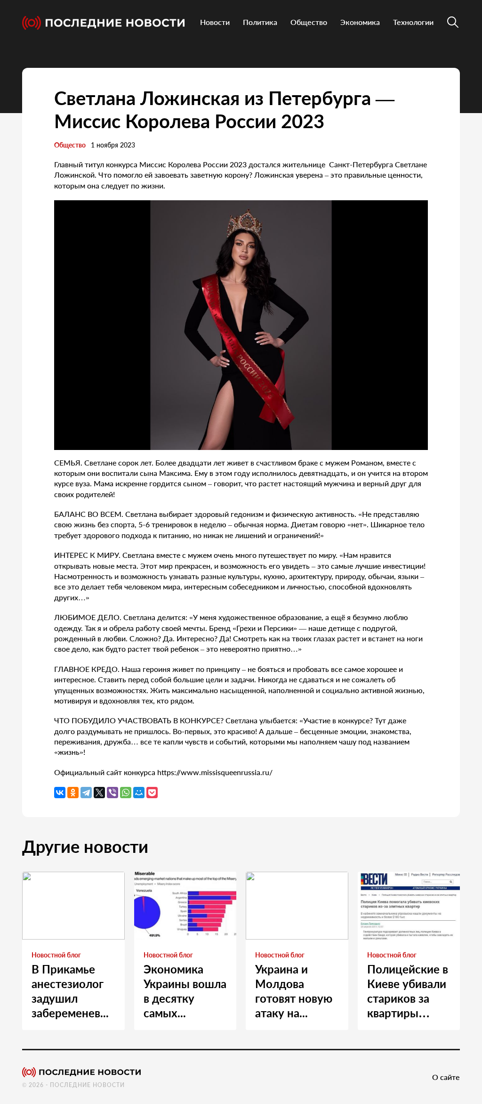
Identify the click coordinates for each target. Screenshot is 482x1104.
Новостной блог (56, 955)
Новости (215, 21)
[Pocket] (152, 792)
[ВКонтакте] (59, 792)
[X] (99, 792)
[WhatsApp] (125, 792)
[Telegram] (86, 792)
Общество (308, 21)
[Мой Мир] (139, 792)
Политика (260, 21)
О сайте (446, 1076)
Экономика (360, 21)
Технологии (413, 21)
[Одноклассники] (73, 792)
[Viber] (112, 792)
